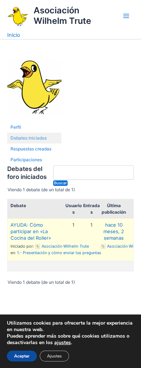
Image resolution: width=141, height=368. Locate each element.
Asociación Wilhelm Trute (62, 15)
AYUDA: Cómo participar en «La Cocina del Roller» (30, 231)
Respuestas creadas (30, 148)
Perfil (15, 127)
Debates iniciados (28, 138)
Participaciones (26, 159)
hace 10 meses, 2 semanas (113, 231)
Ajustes (54, 356)
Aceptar (22, 356)
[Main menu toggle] (126, 15)
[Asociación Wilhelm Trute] (34, 90)
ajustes (62, 342)
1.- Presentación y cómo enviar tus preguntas (59, 252)
